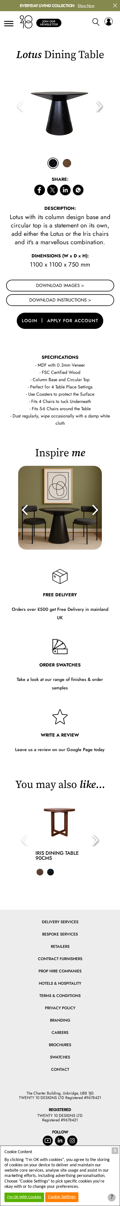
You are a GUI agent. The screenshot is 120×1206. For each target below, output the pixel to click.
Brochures (60, 1045)
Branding (60, 1020)
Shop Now (86, 5)
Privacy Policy (60, 1008)
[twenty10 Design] (26, 22)
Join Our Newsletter (49, 23)
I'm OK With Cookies (24, 1197)
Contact (60, 1069)
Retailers (60, 946)
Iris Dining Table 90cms (57, 855)
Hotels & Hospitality (60, 983)
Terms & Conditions (60, 995)
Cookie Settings (62, 1197)
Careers (60, 1032)
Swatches (60, 1057)
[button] (99, 107)
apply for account (73, 320)
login (30, 320)
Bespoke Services (60, 934)
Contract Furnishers (60, 959)
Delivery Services (60, 922)
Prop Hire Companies (60, 971)
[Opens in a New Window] (78, 191)
